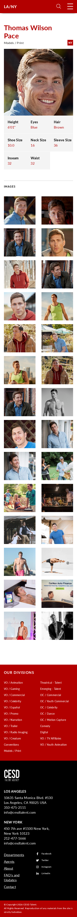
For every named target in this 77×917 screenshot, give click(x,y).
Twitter (45, 860)
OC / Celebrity (48, 707)
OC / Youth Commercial (54, 701)
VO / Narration (13, 720)
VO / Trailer (11, 726)
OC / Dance (47, 713)
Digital (44, 732)
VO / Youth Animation (53, 744)
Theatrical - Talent (51, 682)
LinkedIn (45, 873)
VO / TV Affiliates (50, 738)
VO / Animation (13, 682)
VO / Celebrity (12, 701)
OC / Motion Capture (53, 720)
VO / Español (12, 707)
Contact (10, 886)
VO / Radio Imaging (16, 732)
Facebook (46, 853)
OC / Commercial (50, 695)
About (8, 868)
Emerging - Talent (50, 689)
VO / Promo (11, 713)
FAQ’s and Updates (12, 877)
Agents (9, 861)
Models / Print (12, 751)
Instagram (46, 867)
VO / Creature (12, 738)
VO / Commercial (14, 695)
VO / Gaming (12, 689)
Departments (14, 854)
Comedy (45, 726)
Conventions (11, 744)
